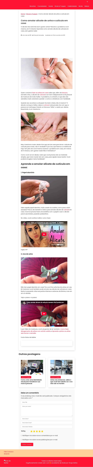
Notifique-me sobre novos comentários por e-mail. (40, 436)
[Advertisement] (47, 47)
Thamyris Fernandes (39, 35)
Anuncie (6, 454)
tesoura (64, 93)
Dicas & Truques (60, 6)
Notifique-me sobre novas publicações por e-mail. (40, 440)
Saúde (51, 6)
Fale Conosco (8, 452)
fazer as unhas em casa (40, 93)
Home (23, 14)
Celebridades (72, 6)
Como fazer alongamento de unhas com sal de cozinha (45, 330)
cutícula (42, 95)
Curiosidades (42, 6)
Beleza (87, 6)
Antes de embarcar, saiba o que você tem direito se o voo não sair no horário (61, 381)
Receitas (33, 6)
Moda (81, 6)
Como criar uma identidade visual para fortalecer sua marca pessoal (31, 381)
